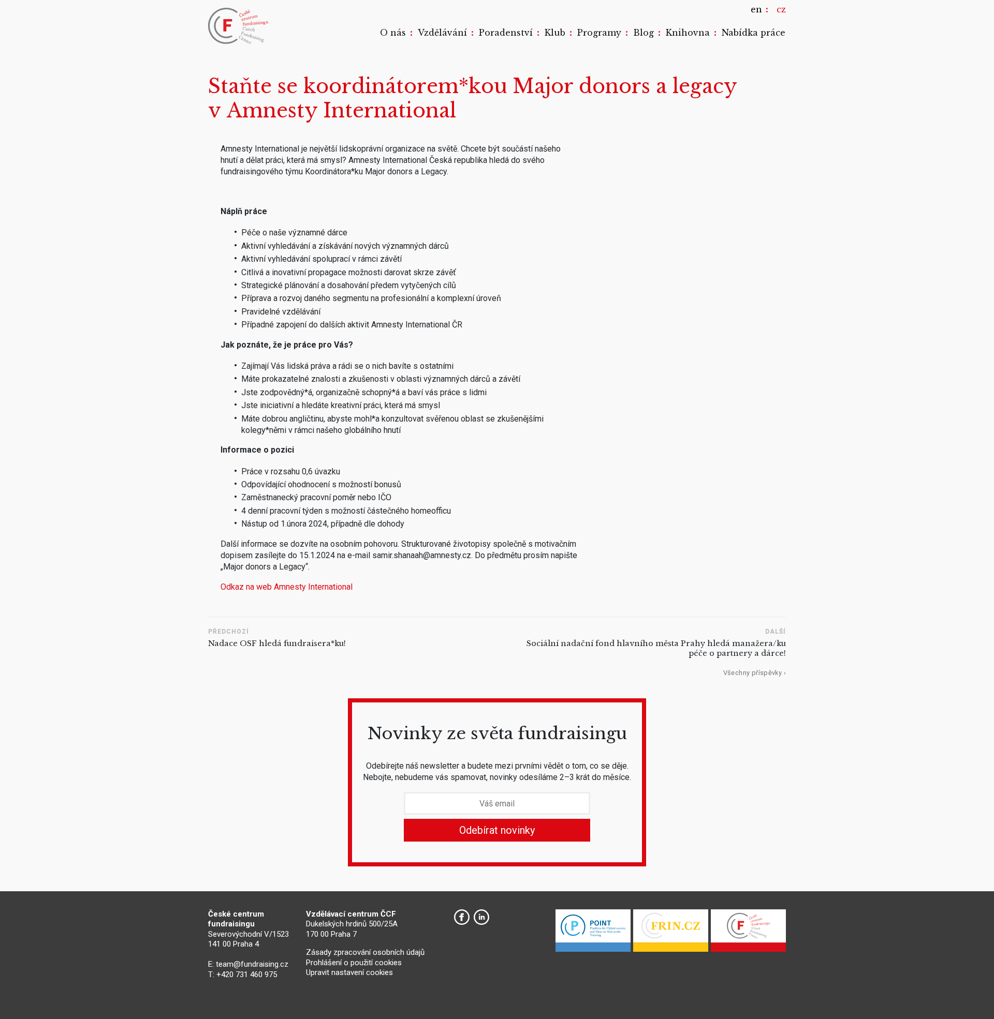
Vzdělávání (442, 32)
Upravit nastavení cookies (349, 972)
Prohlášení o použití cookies (354, 962)
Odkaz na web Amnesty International (287, 587)
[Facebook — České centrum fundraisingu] (462, 917)
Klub (555, 32)
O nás (393, 32)
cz (781, 9)
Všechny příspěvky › (754, 673)
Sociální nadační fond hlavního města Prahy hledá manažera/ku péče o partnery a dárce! (656, 648)
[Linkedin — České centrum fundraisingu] (481, 917)
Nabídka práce (753, 32)
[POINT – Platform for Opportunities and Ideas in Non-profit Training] (593, 933)
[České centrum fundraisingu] (239, 26)
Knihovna (688, 32)
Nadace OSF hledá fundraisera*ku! (277, 643)
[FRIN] (670, 933)
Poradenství (506, 32)
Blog (643, 32)
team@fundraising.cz (252, 964)
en (756, 9)
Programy (599, 32)
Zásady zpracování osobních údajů (365, 952)
